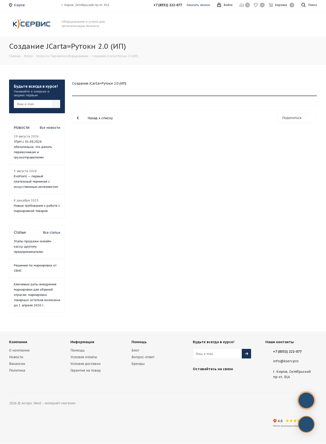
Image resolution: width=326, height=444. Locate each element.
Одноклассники (233, 380)
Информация (82, 342)
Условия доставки (85, 364)
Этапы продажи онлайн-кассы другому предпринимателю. (33, 246)
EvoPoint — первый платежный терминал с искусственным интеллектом (36, 181)
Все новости (50, 127)
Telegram (209, 380)
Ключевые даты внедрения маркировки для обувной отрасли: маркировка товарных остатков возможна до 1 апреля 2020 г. (37, 294)
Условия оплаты (83, 357)
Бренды (138, 364)
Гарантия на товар (85, 370)
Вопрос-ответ (142, 357)
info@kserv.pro (286, 361)
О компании (19, 350)
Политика (17, 370)
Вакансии (17, 364)
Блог (135, 350)
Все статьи (51, 232)
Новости (16, 357)
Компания (18, 342)
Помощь (77, 350)
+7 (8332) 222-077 (287, 351)
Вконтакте (197, 380)
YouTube (221, 380)
